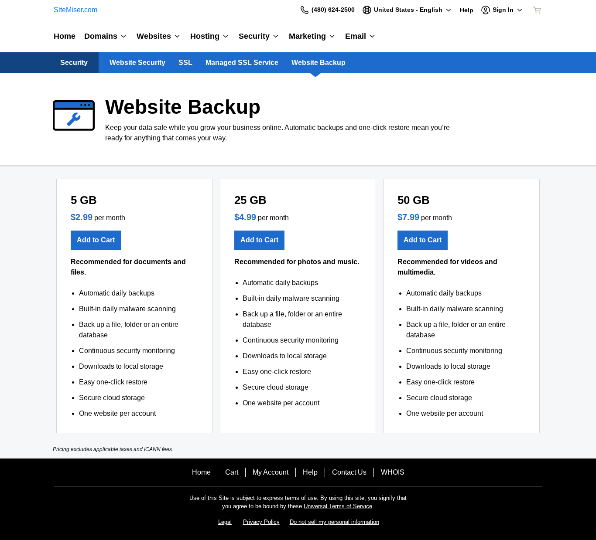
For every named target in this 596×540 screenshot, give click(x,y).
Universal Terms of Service (338, 506)
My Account (270, 472)
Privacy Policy (261, 522)
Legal (225, 522)
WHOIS (392, 472)
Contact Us (349, 472)
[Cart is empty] (537, 10)
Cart (231, 472)
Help (310, 472)
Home (201, 472)
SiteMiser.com (75, 10)
